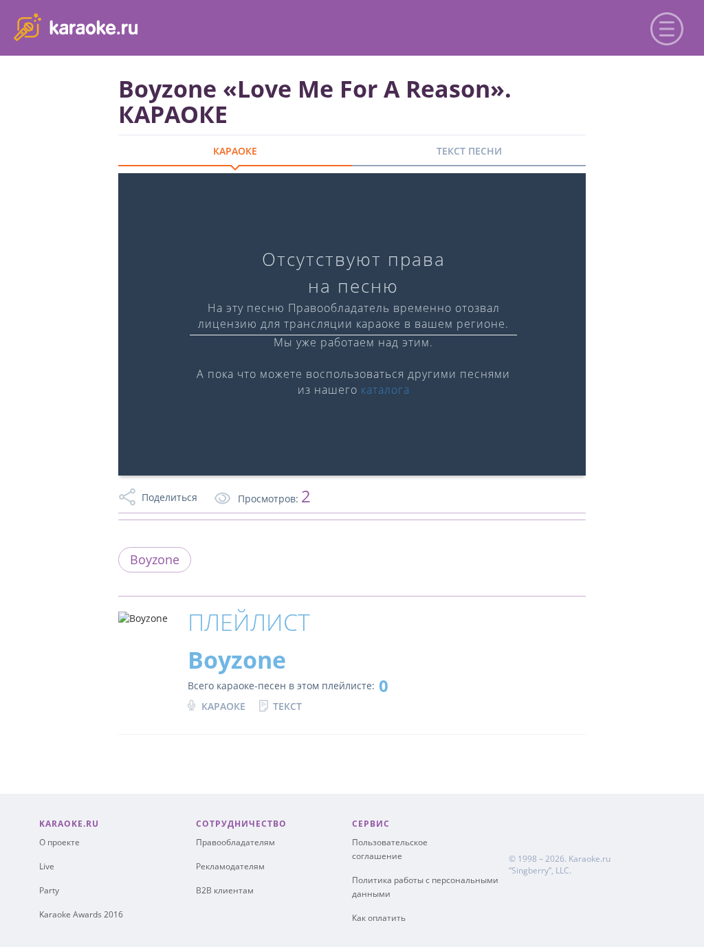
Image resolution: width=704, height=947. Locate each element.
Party (49, 890)
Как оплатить (379, 918)
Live (46, 866)
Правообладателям (235, 842)
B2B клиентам (225, 890)
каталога (385, 389)
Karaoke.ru (589, 859)
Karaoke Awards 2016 (81, 914)
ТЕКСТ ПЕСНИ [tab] (469, 150)
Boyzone (154, 559)
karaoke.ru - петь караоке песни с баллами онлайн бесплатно (125, 26)
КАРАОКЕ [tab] (235, 150)
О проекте (59, 842)
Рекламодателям (230, 866)
